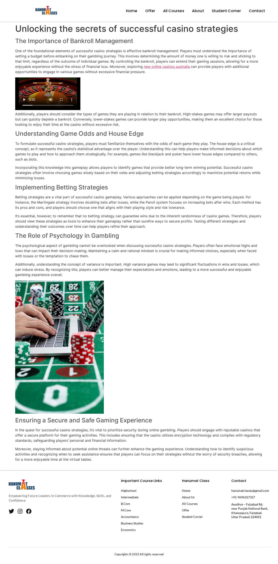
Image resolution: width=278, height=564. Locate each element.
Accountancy (130, 517)
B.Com (125, 503)
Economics (128, 530)
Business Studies (132, 523)
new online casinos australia (167, 66)
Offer (150, 10)
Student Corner (226, 10)
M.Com (126, 510)
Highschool (128, 490)
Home (131, 10)
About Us (188, 497)
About (198, 10)
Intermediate (129, 497)
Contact (257, 10)
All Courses (173, 10)
